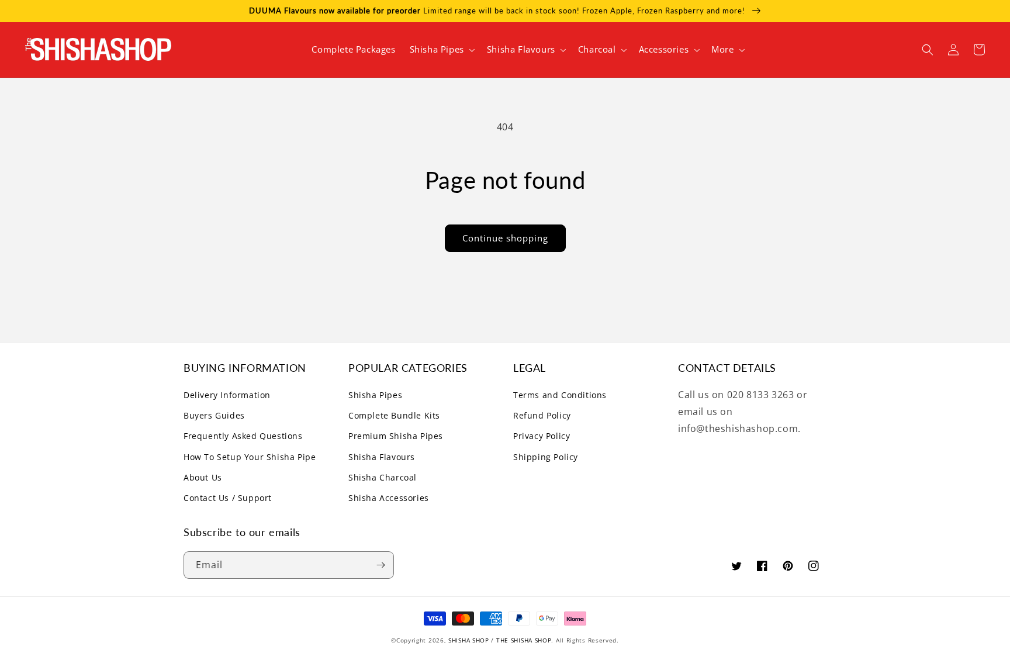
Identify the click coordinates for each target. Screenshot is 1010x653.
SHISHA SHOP (468, 640)
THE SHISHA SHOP (524, 640)
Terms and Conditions (560, 394)
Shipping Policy (545, 456)
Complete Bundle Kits (394, 415)
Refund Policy (542, 415)
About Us (203, 477)
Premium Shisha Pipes (395, 435)
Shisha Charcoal (382, 477)
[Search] (927, 50)
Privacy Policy (541, 435)
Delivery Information (227, 394)
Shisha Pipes (375, 394)
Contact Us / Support (228, 497)
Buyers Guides (214, 415)
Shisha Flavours (381, 456)
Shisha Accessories (388, 497)
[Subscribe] (380, 565)
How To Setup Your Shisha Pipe (250, 456)
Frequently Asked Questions (243, 435)
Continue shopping (505, 238)
